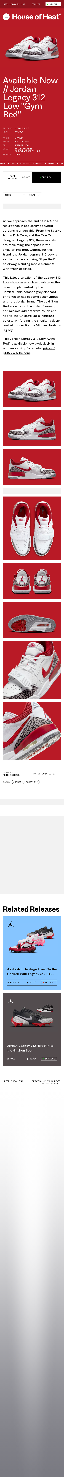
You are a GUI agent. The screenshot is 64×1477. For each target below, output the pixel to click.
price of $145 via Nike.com (29, 350)
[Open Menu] (6, 16)
